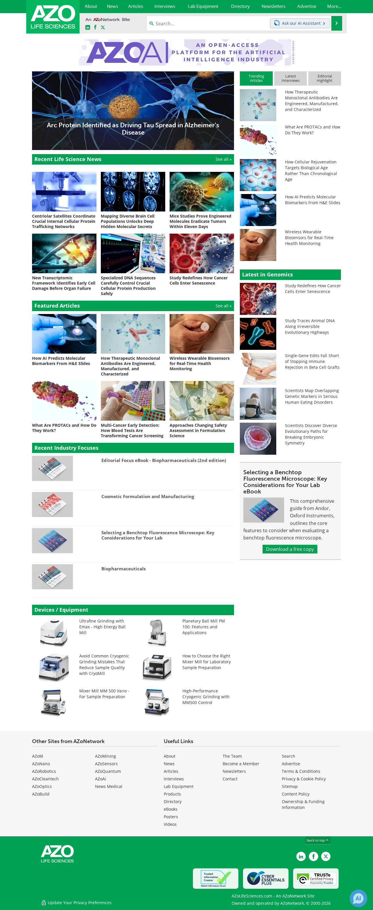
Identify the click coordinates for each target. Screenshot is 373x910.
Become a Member (241, 763)
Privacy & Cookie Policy (304, 779)
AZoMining (105, 756)
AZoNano (41, 763)
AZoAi (100, 779)
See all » (224, 159)
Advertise (291, 763)
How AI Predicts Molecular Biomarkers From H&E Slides (312, 199)
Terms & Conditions (301, 771)
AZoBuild (41, 794)
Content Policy (295, 794)
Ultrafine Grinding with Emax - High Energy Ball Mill (102, 626)
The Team (232, 756)
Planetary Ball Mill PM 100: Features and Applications (203, 626)
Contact (230, 779)
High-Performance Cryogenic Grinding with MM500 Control (206, 696)
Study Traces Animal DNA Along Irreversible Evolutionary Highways (310, 326)
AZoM (37, 756)
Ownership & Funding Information (303, 804)
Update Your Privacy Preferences (79, 902)
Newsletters (234, 771)
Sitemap (290, 786)
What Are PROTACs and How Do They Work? (312, 129)
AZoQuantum (108, 771)
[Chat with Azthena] (358, 898)
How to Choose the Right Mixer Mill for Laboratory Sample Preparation (206, 661)
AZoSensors (106, 763)
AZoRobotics (44, 771)
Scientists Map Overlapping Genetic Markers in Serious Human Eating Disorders (312, 396)
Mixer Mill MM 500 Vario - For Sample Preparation (104, 693)
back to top (316, 840)
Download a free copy (290, 549)
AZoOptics (42, 786)
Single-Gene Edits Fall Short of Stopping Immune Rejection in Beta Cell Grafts (312, 361)
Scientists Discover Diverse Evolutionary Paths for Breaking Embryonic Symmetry (311, 434)
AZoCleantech (45, 779)
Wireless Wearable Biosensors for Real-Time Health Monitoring (309, 237)
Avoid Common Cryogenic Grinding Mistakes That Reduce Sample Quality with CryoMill (104, 664)
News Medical (108, 786)
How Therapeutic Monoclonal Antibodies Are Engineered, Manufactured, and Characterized (311, 100)
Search (288, 756)
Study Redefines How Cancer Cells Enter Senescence (313, 288)
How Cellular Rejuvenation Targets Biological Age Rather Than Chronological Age (311, 170)
